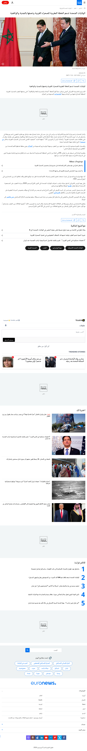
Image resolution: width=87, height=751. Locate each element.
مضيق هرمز (22, 668)
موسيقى (48, 673)
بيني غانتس (10, 197)
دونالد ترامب (44, 668)
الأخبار (80, 8)
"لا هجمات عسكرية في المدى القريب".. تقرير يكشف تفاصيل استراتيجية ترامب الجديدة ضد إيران (54, 241)
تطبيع (70, 186)
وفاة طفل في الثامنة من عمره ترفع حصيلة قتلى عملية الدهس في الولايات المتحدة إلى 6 (57, 230)
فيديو (83, 713)
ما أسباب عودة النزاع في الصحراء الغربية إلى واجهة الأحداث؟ (66, 171)
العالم (75, 8)
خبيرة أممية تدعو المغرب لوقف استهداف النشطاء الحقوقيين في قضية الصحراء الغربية (57, 235)
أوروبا (83, 695)
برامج (40, 713)
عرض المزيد (82, 730)
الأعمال (83, 700)
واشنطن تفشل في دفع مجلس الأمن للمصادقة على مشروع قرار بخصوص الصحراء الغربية (59, 166)
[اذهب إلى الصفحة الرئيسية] (79, 2)
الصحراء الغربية (32, 248)
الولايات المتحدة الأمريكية (66, 8)
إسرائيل (57, 668)
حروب (33, 668)
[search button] (27, 650)
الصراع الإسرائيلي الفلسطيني (42, 663)
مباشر (5, 2)
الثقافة (40, 709)
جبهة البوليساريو (57, 248)
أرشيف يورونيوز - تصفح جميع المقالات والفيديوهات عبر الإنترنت (25, 718)
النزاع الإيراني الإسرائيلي (63, 663)
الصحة (40, 704)
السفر (84, 709)
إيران (66, 668)
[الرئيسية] (84, 8)
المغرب (45, 248)
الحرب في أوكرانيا (22, 663)
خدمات (83, 724)
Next (83, 704)
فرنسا (28, 673)
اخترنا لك (80, 410)
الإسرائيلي (57, 192)
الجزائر (30, 146)
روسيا (58, 673)
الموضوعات (82, 691)
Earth (40, 700)
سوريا (38, 673)
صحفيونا (83, 718)
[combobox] (43, 650)
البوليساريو (57, 94)
